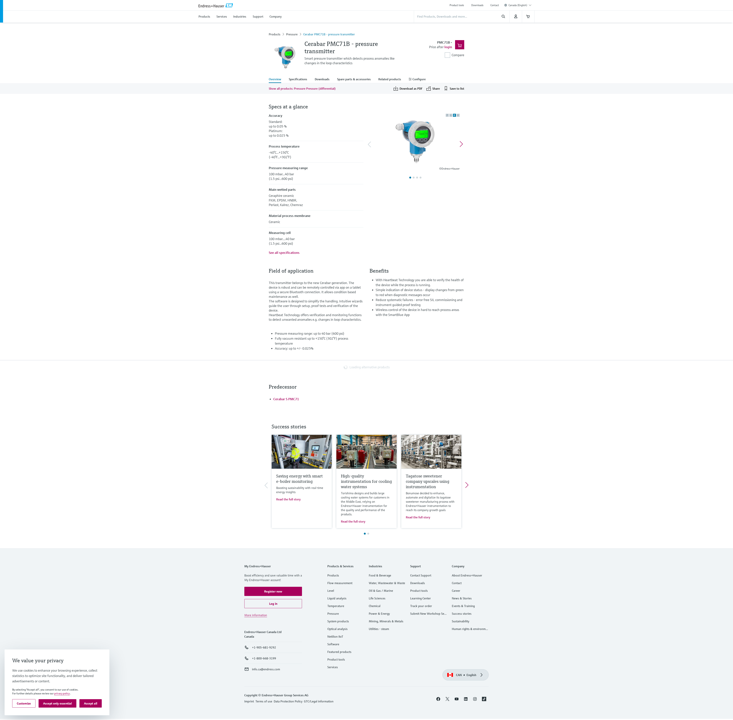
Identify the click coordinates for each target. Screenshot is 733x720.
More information (255, 615)
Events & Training (463, 606)
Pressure (292, 34)
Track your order (421, 606)
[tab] (277, 79)
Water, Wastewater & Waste (387, 583)
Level (330, 591)
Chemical (374, 606)
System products (338, 621)
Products (274, 34)
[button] (273, 591)
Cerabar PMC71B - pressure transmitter (329, 34)
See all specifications (284, 252)
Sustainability (460, 621)
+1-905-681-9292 (264, 647)
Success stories (461, 613)
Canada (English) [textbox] (518, 5)
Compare (458, 55)
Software (333, 644)
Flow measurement (339, 583)
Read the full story (288, 499)
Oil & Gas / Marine (381, 591)
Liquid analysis (336, 598)
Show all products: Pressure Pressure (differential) (302, 88)
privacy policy (62, 693)
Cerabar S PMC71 (286, 399)
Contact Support (420, 575)
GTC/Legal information (318, 701)
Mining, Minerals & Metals (386, 621)
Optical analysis (337, 629)
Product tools (457, 5)
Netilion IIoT (335, 636)
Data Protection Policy (288, 701)
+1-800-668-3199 (264, 658)
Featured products (339, 652)
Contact (494, 5)
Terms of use (263, 701)
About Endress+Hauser (467, 575)
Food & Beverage (380, 575)
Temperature (335, 606)
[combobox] (520, 5)
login (448, 47)
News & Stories (462, 598)
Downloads (477, 5)
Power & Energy (379, 613)
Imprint (249, 701)
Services (332, 667)
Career (456, 591)
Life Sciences (377, 598)
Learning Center (420, 598)
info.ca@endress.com (266, 669)
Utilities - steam (379, 629)
